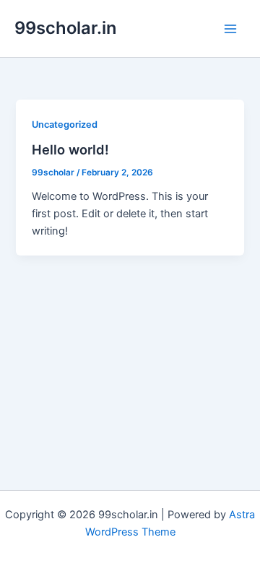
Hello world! (70, 149)
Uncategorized (65, 124)
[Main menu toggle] (230, 29)
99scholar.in (65, 27)
